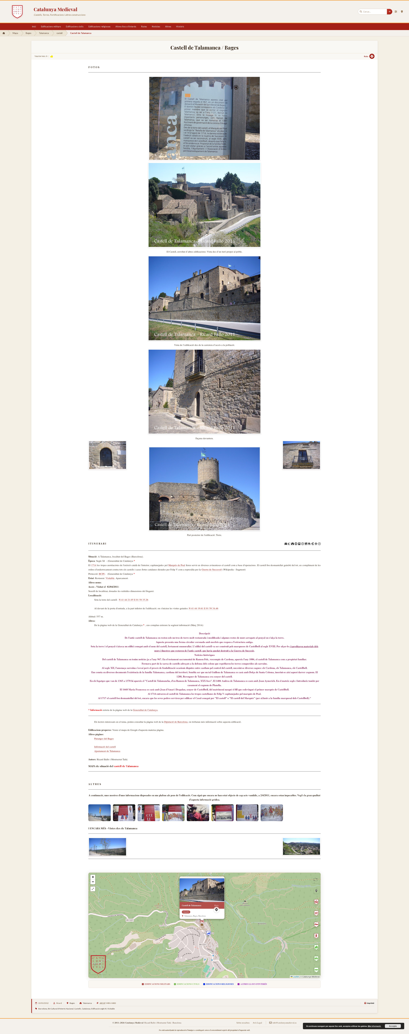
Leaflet (296, 976)
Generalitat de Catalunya (145, 709)
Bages (28, 33)
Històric (180, 26)
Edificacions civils (74, 26)
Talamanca (44, 33)
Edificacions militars (51, 26)
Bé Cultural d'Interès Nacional (60, 1008)
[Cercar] (389, 11)
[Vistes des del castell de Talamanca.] (107, 846)
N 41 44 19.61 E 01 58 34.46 (203, 608)
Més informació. (374, 1026)
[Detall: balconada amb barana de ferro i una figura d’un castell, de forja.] (301, 455)
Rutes (144, 26)
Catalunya (86, 1008)
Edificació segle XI (99, 1008)
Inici (34, 26)
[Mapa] (402, 11)
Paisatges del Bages (104, 738)
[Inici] (4, 33)
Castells (77, 1008)
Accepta (393, 1026)
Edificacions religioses (100, 26)
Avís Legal (257, 1022)
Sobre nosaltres (243, 1022)
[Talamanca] (301, 846)
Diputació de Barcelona (176, 721)
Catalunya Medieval (55, 9)
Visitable (110, 578)
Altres (168, 26)
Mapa (15, 33)
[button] (208, 933)
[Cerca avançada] (395, 11)
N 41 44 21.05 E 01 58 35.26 (133, 599)
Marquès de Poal (176, 565)
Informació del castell (105, 746)
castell (59, 33)
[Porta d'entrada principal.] (107, 455)
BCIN (102, 573)
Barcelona (42, 1008)
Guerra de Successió (212, 569)
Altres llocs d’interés (126, 26)
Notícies (156, 26)
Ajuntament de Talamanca (107, 751)
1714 (93, 565)
